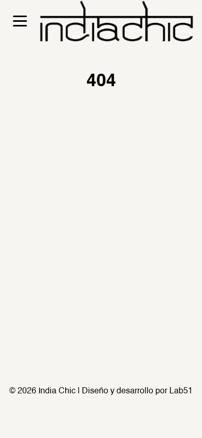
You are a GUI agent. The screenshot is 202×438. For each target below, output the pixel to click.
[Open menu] (20, 21)
